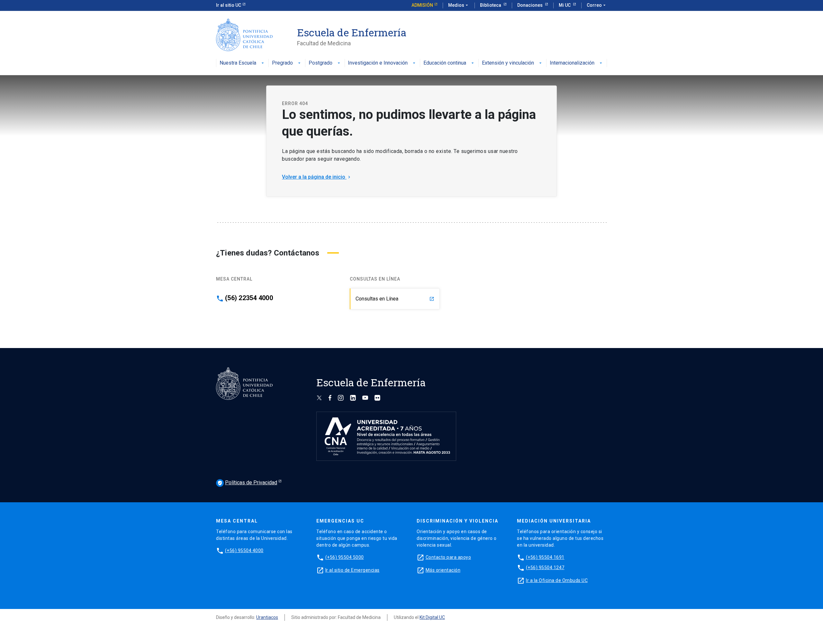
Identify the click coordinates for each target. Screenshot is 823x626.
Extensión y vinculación (508, 63)
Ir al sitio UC (228, 5)
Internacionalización (572, 63)
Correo (597, 5)
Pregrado (282, 63)
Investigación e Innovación (378, 63)
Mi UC (565, 5)
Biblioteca (491, 5)
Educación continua (444, 63)
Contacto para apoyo (448, 557)
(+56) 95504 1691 (545, 557)
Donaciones (530, 5)
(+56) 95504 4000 (244, 550)
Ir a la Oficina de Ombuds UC (557, 580)
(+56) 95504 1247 (545, 567)
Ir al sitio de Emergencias (352, 570)
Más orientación (443, 570)
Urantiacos (267, 617)
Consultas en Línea (395, 299)
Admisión (422, 5)
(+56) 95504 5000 (344, 557)
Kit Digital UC (432, 617)
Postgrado (320, 63)
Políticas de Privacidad (247, 482)
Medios (458, 5)
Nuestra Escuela (238, 63)
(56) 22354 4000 (249, 298)
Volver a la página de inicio (317, 177)
